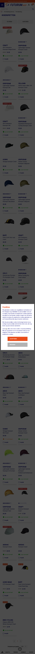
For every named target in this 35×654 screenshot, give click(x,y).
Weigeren (12, 344)
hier (6, 328)
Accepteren (13, 338)
